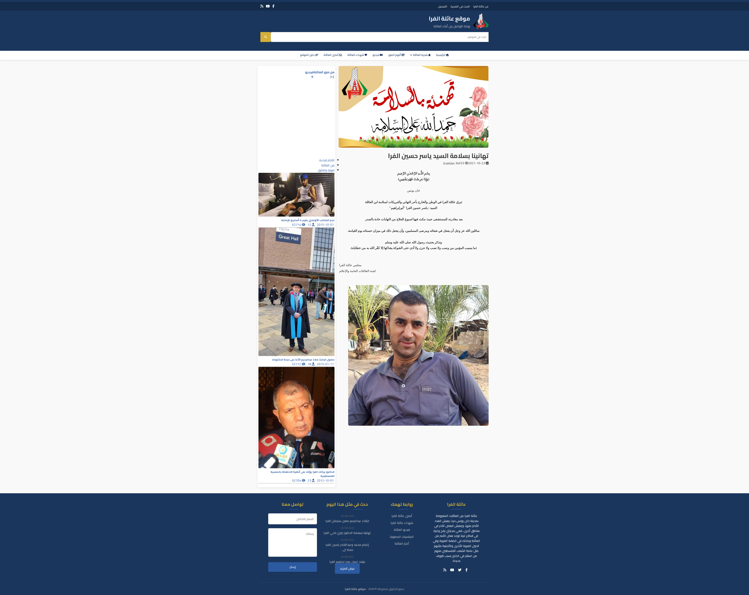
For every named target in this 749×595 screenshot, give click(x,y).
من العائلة (328, 165)
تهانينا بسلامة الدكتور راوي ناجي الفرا (347, 533)
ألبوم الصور (394, 54)
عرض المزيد (347, 568)
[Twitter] (459, 570)
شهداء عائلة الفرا (401, 523)
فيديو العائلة (402, 530)
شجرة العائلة (420, 54)
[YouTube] (268, 6)
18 (310, 364)
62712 (297, 364)
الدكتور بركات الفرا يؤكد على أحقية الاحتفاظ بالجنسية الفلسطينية (303, 473)
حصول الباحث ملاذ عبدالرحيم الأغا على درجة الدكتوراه (303, 359)
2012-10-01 (326, 480)
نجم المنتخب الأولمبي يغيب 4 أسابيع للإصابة (308, 220)
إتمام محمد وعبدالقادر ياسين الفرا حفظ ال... (347, 547)
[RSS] (261, 6)
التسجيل (442, 6)
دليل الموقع (307, 54)
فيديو (376, 54)
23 (310, 480)
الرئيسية (441, 54)
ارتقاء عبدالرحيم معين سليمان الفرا (347, 521)
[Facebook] (273, 6)
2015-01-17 (326, 364)
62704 (297, 480)
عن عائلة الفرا (481, 6)
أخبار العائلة (402, 543)
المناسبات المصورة (402, 537)
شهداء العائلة (356, 54)
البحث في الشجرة (460, 6)
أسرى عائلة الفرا (401, 516)
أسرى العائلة (331, 54)
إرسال (292, 567)
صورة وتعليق (326, 170)
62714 (297, 224)
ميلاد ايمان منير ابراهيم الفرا (347, 562)
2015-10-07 (326, 224)
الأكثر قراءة (327, 160)
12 (310, 224)
